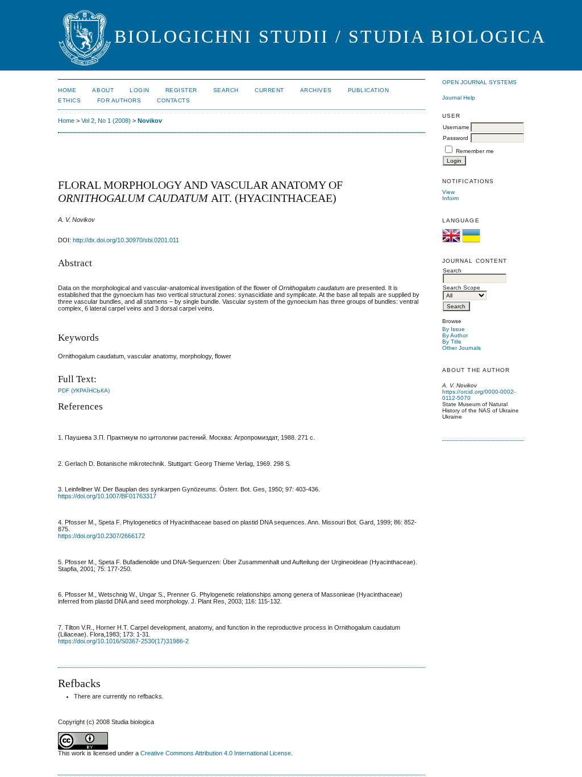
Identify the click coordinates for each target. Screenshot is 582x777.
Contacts (173, 100)
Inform (450, 198)
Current (269, 90)
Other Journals (461, 348)
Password (455, 138)
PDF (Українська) (84, 390)
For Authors (119, 100)
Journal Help (458, 97)
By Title (452, 341)
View (448, 192)
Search (226, 90)
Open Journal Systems (479, 82)
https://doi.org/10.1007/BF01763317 (107, 496)
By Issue (453, 329)
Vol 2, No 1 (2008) (106, 120)
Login (139, 90)
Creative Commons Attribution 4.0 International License (215, 753)
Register (181, 90)
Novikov (150, 120)
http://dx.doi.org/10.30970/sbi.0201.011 (126, 240)
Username (456, 127)
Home (67, 90)
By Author (455, 335)
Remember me (475, 151)
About (103, 90)
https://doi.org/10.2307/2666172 (101, 535)
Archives (316, 90)
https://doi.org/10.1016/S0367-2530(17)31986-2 (123, 641)
